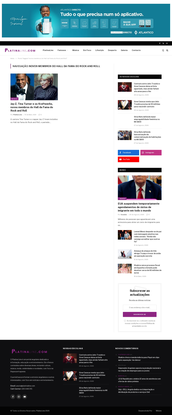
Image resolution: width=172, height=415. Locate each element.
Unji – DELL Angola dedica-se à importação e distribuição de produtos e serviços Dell (136, 390)
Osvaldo (124, 214)
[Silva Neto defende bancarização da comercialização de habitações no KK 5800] (125, 135)
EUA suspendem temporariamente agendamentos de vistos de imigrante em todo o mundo (138, 207)
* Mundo (122, 198)
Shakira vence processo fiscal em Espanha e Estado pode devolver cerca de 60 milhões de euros (147, 269)
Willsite (159, 411)
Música (75, 50)
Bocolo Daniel (123, 386)
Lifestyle (99, 50)
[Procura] (167, 50)
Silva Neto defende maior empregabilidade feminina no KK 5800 (147, 119)
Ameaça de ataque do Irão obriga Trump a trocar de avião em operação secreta (147, 253)
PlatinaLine (48, 50)
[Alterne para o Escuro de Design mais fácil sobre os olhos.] (163, 50)
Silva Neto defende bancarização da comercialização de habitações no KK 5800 (147, 136)
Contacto (136, 50)
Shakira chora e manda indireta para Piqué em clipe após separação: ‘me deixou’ (138, 358)
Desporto (112, 50)
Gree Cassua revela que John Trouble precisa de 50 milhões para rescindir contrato (147, 104)
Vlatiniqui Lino (124, 354)
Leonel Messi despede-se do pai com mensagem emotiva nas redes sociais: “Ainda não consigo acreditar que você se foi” (147, 237)
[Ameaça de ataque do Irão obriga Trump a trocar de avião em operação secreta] (125, 254)
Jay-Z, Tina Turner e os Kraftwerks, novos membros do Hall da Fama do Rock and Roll (31, 107)
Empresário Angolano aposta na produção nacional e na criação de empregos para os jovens (139, 369)
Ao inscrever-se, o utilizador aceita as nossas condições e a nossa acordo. (140, 323)
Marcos (121, 376)
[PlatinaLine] (20, 50)
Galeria (124, 50)
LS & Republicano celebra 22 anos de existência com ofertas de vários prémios (139, 380)
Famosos (62, 50)
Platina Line (17, 115)
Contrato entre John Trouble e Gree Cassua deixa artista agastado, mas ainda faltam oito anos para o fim (147, 87)
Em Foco (87, 50)
